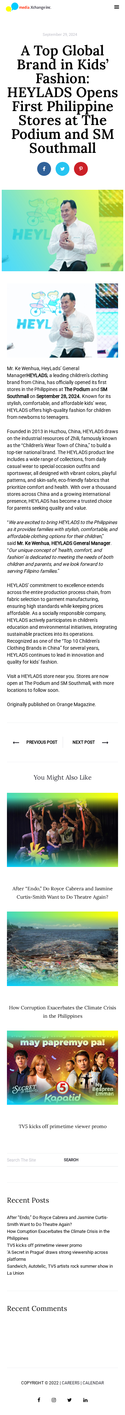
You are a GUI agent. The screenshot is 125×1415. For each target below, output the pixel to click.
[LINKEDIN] (85, 1400)
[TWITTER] (69, 1400)
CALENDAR (93, 1383)
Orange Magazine (76, 704)
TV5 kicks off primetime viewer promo (63, 1126)
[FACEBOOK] (39, 1400)
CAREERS (71, 1383)
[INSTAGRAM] (54, 1400)
